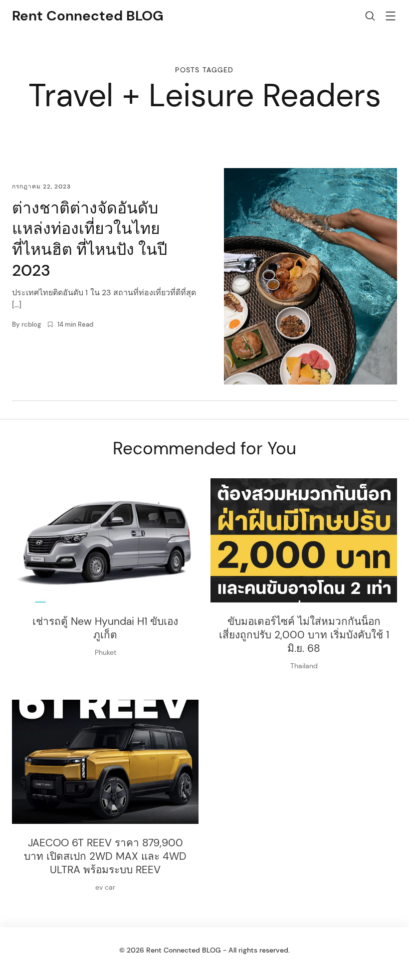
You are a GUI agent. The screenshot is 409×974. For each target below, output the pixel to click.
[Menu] (390, 17)
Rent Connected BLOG (88, 15)
